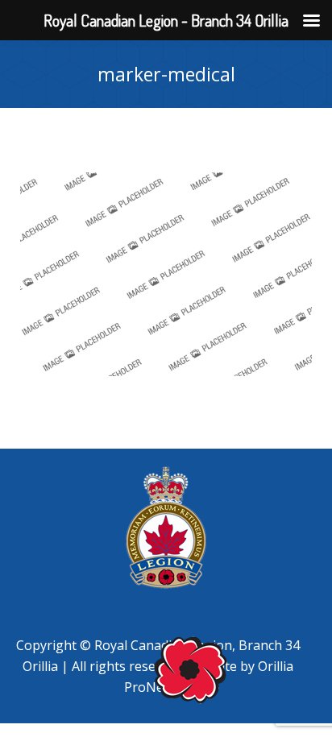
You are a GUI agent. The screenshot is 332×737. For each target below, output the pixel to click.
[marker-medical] (166, 274)
